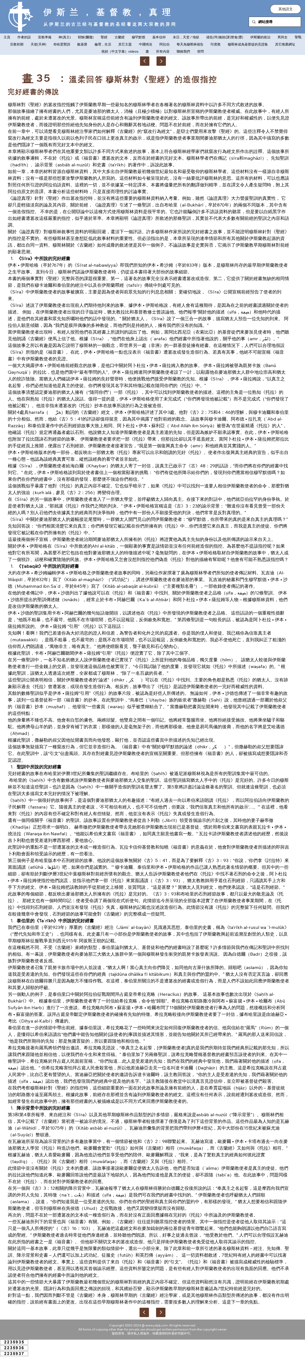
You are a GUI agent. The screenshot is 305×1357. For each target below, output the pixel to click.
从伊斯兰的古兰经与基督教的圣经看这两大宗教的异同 (110, 24)
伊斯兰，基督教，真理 (109, 12)
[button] (285, 8)
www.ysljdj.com (156, 1325)
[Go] (161, 61)
